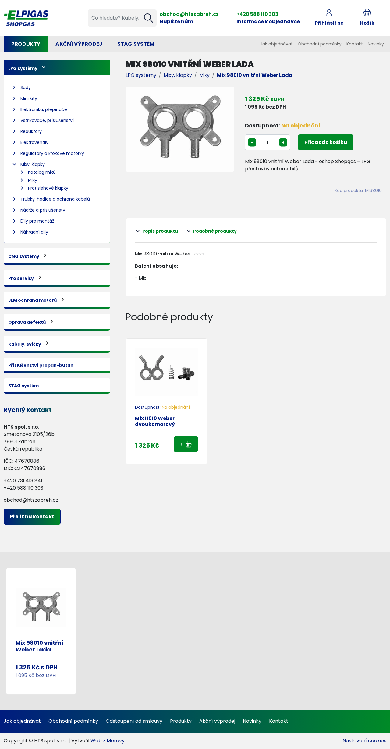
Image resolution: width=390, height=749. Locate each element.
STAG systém (135, 44)
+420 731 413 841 (23, 480)
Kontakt (354, 44)
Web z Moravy (107, 740)
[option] (180, 129)
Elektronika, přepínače (43, 109)
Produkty (25, 44)
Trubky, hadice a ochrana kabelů (55, 199)
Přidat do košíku (325, 142)
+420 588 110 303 (257, 14)
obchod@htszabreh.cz (189, 14)
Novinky (376, 44)
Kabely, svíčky (24, 344)
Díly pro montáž (37, 221)
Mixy (32, 180)
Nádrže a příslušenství (43, 210)
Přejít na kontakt (32, 516)
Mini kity (28, 98)
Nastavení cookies (364, 740)
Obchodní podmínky (320, 44)
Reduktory (31, 131)
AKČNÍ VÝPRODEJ (78, 44)
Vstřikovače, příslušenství (47, 120)
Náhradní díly (34, 232)
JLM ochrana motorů (32, 300)
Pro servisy (21, 278)
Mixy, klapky (32, 164)
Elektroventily (34, 142)
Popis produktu (160, 231)
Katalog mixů (42, 172)
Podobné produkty (215, 231)
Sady (25, 87)
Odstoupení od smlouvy (134, 721)
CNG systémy (23, 256)
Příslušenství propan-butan (40, 365)
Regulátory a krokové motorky (52, 153)
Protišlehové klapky (48, 188)
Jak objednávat (276, 44)
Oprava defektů (27, 322)
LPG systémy (22, 68)
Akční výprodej (217, 721)
